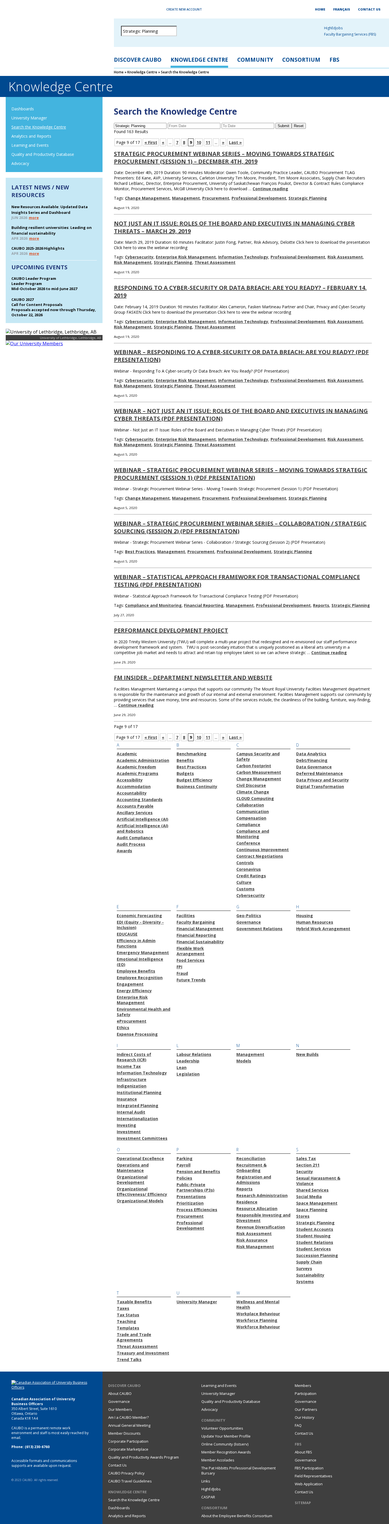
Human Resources (314, 922)
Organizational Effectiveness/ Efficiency (142, 1191)
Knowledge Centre (199, 59)
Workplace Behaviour (258, 1313)
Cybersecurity (139, 257)
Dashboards (22, 108)
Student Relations (314, 1242)
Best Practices (140, 551)
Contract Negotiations (259, 856)
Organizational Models (140, 1201)
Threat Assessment (215, 262)
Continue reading (270, 188)
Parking (185, 1158)
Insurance (127, 1099)
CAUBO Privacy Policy (126, 1473)
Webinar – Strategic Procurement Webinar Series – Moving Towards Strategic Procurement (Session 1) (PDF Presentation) (240, 473)
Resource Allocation (256, 1208)
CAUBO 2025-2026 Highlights (37, 248)
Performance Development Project (171, 630)
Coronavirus (248, 869)
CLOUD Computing (255, 798)
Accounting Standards (140, 799)
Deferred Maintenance (319, 773)
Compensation (251, 818)
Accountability (132, 793)
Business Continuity (197, 786)
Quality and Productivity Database (42, 154)
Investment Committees (142, 1138)
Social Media (309, 1196)
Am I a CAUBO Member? (128, 1417)
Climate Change (252, 792)
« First (150, 142)
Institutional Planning (139, 1092)
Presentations (191, 1196)
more (34, 217)
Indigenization (131, 1086)
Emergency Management (143, 952)
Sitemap (303, 1502)
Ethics (123, 1027)
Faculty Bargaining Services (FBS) (350, 34)
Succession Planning (317, 1255)
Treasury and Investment (143, 1353)
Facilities (186, 915)
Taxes (123, 1308)
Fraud (182, 973)
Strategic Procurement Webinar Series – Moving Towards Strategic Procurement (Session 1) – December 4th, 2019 (224, 157)
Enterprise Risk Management (186, 257)
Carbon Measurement (258, 772)
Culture (243, 882)
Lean (182, 1067)
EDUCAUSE (127, 934)
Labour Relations (194, 1054)
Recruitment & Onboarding (251, 1167)
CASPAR (208, 1497)
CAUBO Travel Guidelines (130, 1481)
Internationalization (137, 1118)
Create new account (184, 9)
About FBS (303, 1452)
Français (341, 9)
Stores (303, 1216)
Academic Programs (137, 773)
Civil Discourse (251, 785)
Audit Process (131, 844)
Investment (129, 1131)
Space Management (316, 1203)
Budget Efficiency (194, 780)
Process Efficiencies (197, 1209)
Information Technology (243, 257)
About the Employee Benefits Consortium (236, 1515)
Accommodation (134, 786)
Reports (321, 605)
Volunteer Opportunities (222, 1428)
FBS (334, 59)
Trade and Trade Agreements (134, 1337)
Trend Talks (129, 1359)
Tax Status (128, 1315)
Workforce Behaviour (258, 1326)
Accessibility (130, 780)
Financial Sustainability (200, 941)
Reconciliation (250, 1158)
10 (198, 142)
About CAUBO (120, 1393)
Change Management (147, 198)
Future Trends (191, 980)
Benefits (185, 760)
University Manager (29, 118)
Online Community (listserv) (224, 1444)
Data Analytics (311, 753)
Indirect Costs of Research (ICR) (134, 1057)
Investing (126, 1125)
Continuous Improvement (262, 849)
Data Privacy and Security (322, 780)
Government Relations (259, 928)
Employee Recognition (140, 977)
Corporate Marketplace (128, 1449)
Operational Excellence (140, 1158)
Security (304, 1171)
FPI (179, 966)
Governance (248, 922)
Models (243, 1061)
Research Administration (262, 1195)
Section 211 (308, 1165)
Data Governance (314, 767)
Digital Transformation (320, 786)
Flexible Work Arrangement (190, 951)
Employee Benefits (136, 971)
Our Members (120, 1409)
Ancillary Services (135, 812)
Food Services (190, 960)
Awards (124, 850)
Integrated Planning (137, 1105)
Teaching (126, 1321)
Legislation (188, 1074)
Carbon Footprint (253, 765)
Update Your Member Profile (226, 1436)
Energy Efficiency (134, 990)
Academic (127, 753)
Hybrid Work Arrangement (323, 928)
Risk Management (132, 262)
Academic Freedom (136, 767)
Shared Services (312, 1190)
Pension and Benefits (198, 1171)
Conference (248, 843)
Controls (245, 862)
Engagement (130, 984)
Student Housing (313, 1235)
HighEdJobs (211, 1489)
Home (320, 9)
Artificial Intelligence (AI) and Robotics (142, 828)
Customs (245, 889)
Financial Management (200, 928)
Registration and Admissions (253, 1179)
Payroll (184, 1165)
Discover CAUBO (137, 59)
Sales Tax (306, 1158)
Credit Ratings (251, 875)
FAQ (298, 1425)
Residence (246, 1202)
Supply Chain (309, 1262)
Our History (304, 1417)
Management (186, 198)
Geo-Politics (248, 915)
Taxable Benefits (134, 1301)
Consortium (301, 59)
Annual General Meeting (129, 1425)
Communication (252, 811)
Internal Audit (131, 1112)
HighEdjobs (333, 28)
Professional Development (259, 198)
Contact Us (369, 9)
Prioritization (190, 1203)
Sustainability (310, 1275)
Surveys (304, 1268)
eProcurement (131, 1021)
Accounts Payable (135, 806)
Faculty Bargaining (196, 922)
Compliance (248, 824)
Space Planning (311, 1209)
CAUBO (51, 34)
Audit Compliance (135, 837)
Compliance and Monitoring (153, 605)
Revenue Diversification (260, 1227)
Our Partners (306, 1409)
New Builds (307, 1054)
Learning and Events (30, 145)
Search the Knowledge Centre (38, 127)
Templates (128, 1328)
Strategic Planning (307, 198)
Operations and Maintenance (133, 1167)
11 (208, 142)
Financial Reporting (204, 605)
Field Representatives (313, 1475)
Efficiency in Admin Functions (136, 943)
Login (140, 9)
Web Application (309, 1483)
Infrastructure (131, 1079)
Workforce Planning (256, 1320)
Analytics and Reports (31, 136)
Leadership (188, 1061)
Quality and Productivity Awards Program (143, 1457)
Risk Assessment (345, 257)
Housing (304, 915)
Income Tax (129, 1066)
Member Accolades (217, 1460)
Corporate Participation (128, 1441)
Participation (305, 1393)
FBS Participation (309, 1468)
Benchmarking (191, 753)
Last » (235, 142)
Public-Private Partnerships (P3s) (195, 1187)
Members (303, 1385)
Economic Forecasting (139, 915)
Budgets (185, 773)
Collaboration (250, 805)
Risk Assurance (252, 1240)
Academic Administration (143, 760)
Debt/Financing (311, 760)
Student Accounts (314, 1229)
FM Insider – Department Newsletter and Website (193, 677)
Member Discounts (124, 1433)
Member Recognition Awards (226, 1452)
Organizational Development (132, 1179)
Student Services (313, 1249)
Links (205, 1481)
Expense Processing (137, 1034)
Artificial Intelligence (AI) (142, 819)
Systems (305, 1281)
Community (255, 59)
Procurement (215, 198)
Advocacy (20, 163)
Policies (184, 1178)
